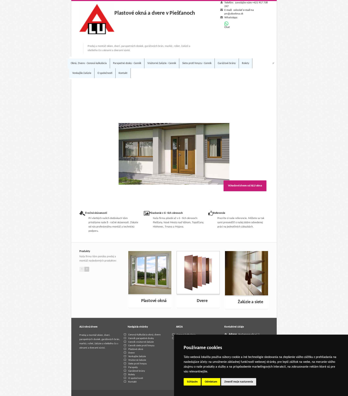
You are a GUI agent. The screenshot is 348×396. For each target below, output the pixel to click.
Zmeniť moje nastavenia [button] (238, 381)
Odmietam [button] (211, 381)
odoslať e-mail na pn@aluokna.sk (239, 12)
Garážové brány (227, 63)
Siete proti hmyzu (137, 363)
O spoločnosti (104, 73)
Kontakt (123, 73)
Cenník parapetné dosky (141, 338)
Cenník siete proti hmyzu (141, 345)
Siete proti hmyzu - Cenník (196, 63)
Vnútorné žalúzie (137, 360)
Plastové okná (135, 349)
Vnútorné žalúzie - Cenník (161, 63)
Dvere (131, 353)
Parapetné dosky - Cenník (127, 63)
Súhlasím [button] (192, 381)
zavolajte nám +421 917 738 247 (246, 4)
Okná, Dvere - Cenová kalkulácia (89, 63)
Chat (227, 27)
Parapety (133, 367)
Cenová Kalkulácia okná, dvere (144, 334)
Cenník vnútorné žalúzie (141, 342)
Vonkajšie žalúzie (81, 73)
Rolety (245, 63)
